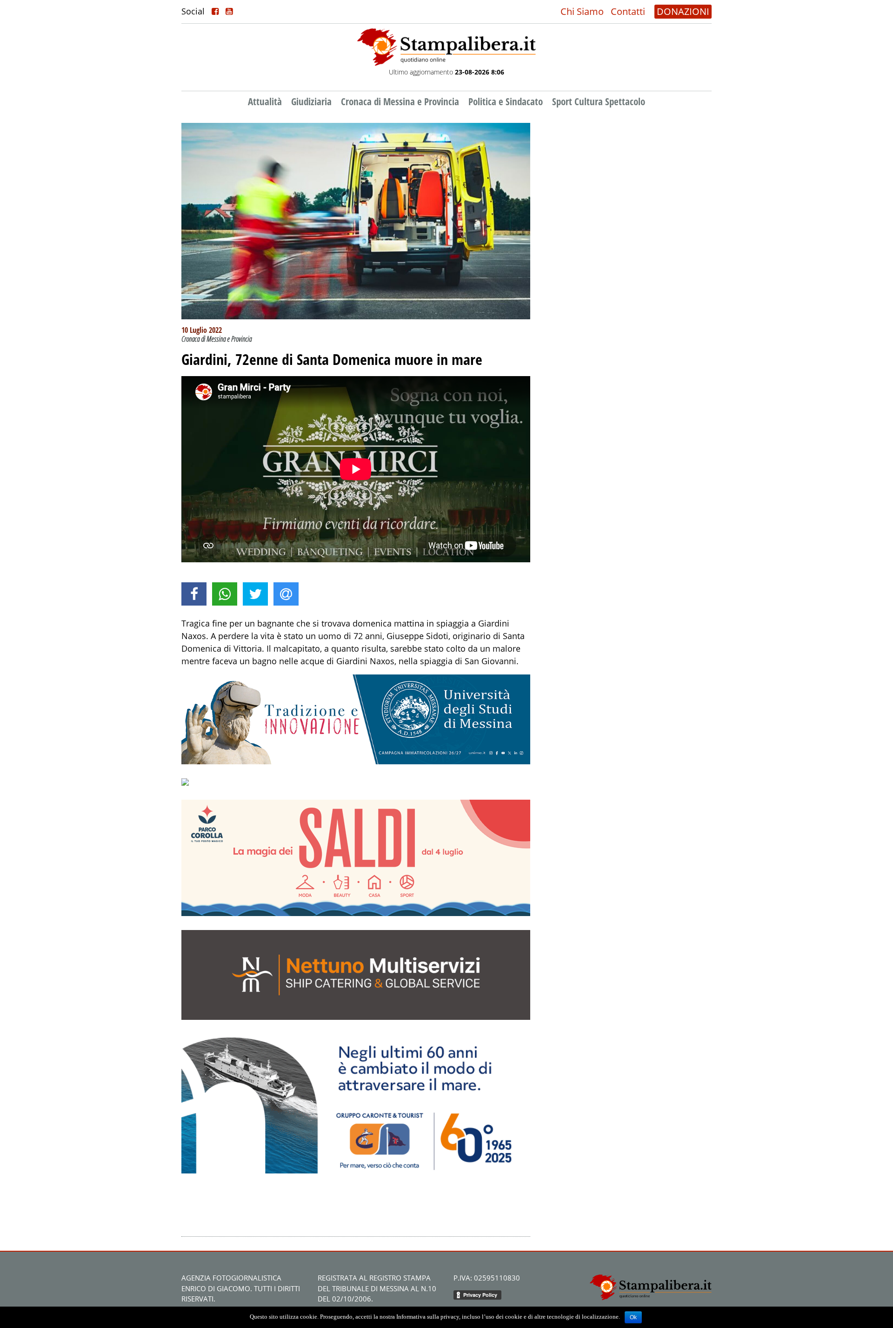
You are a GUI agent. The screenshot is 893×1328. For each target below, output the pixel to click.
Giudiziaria (311, 101)
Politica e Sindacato (505, 101)
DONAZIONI (683, 11)
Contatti (628, 11)
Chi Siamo (582, 11)
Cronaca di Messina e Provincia (400, 101)
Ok (633, 1317)
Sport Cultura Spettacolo (598, 101)
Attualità (265, 101)
